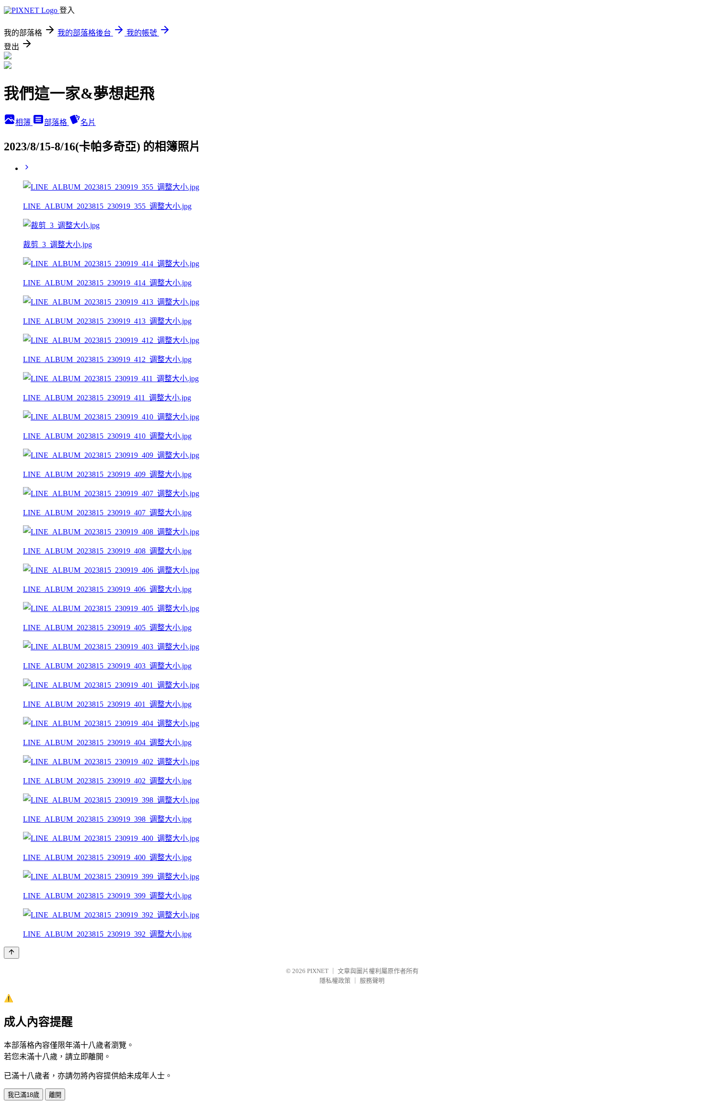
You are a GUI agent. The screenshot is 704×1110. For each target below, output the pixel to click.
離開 (55, 1095)
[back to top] (11, 953)
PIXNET (318, 970)
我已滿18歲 (23, 1095)
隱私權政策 (335, 980)
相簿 (24, 122)
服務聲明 (372, 980)
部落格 (56, 122)
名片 (88, 122)
